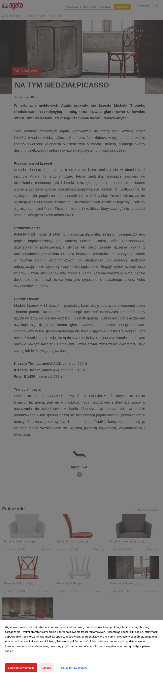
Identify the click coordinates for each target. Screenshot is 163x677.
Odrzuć (46, 667)
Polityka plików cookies (73, 667)
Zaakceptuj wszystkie (21, 667)
